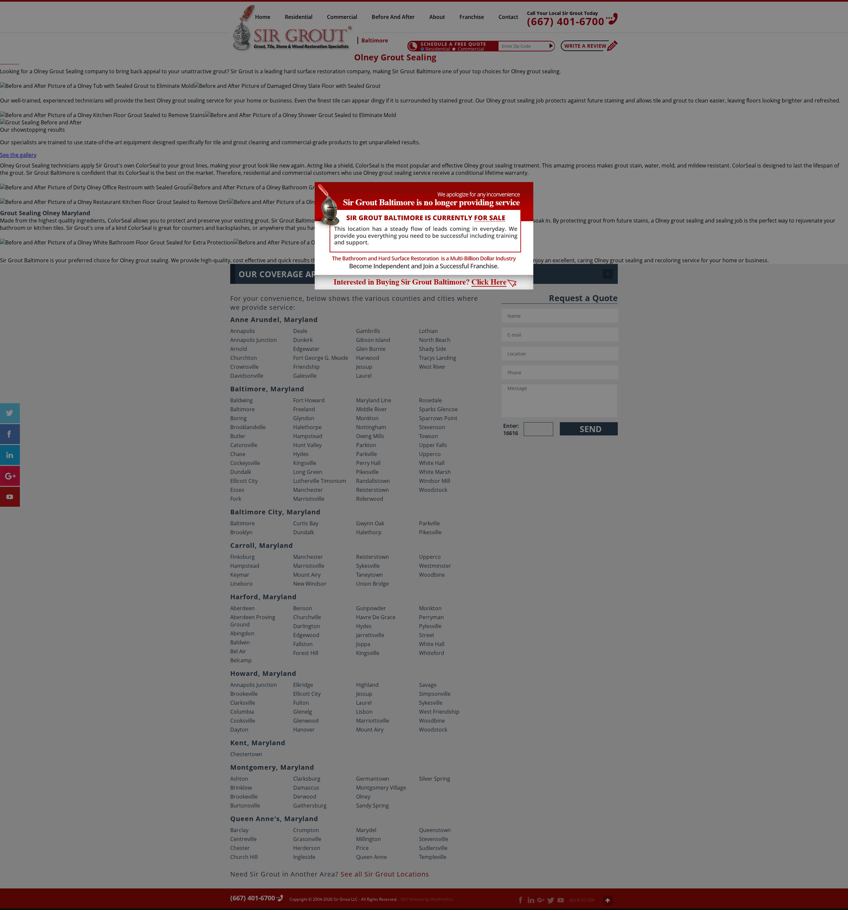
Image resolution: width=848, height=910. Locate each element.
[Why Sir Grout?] (424, 287)
